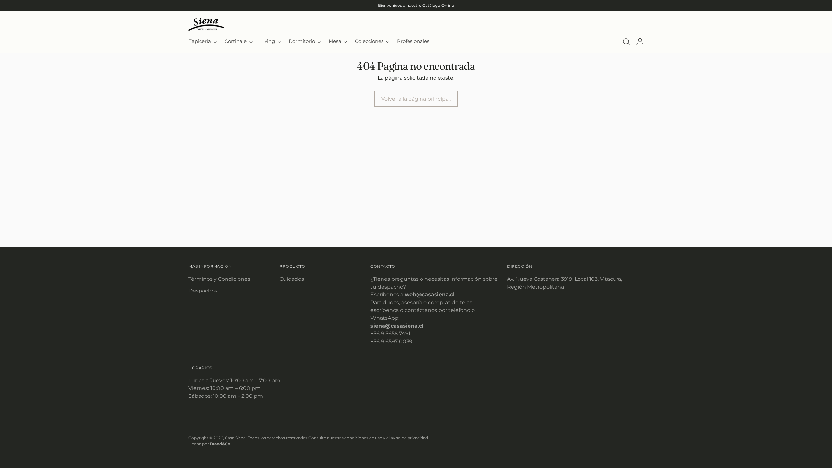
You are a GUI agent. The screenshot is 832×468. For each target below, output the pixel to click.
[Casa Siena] (206, 24)
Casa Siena (235, 438)
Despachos (202, 291)
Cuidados (292, 279)
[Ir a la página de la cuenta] (639, 41)
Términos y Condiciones (219, 279)
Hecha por (209, 443)
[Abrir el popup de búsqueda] (626, 41)
